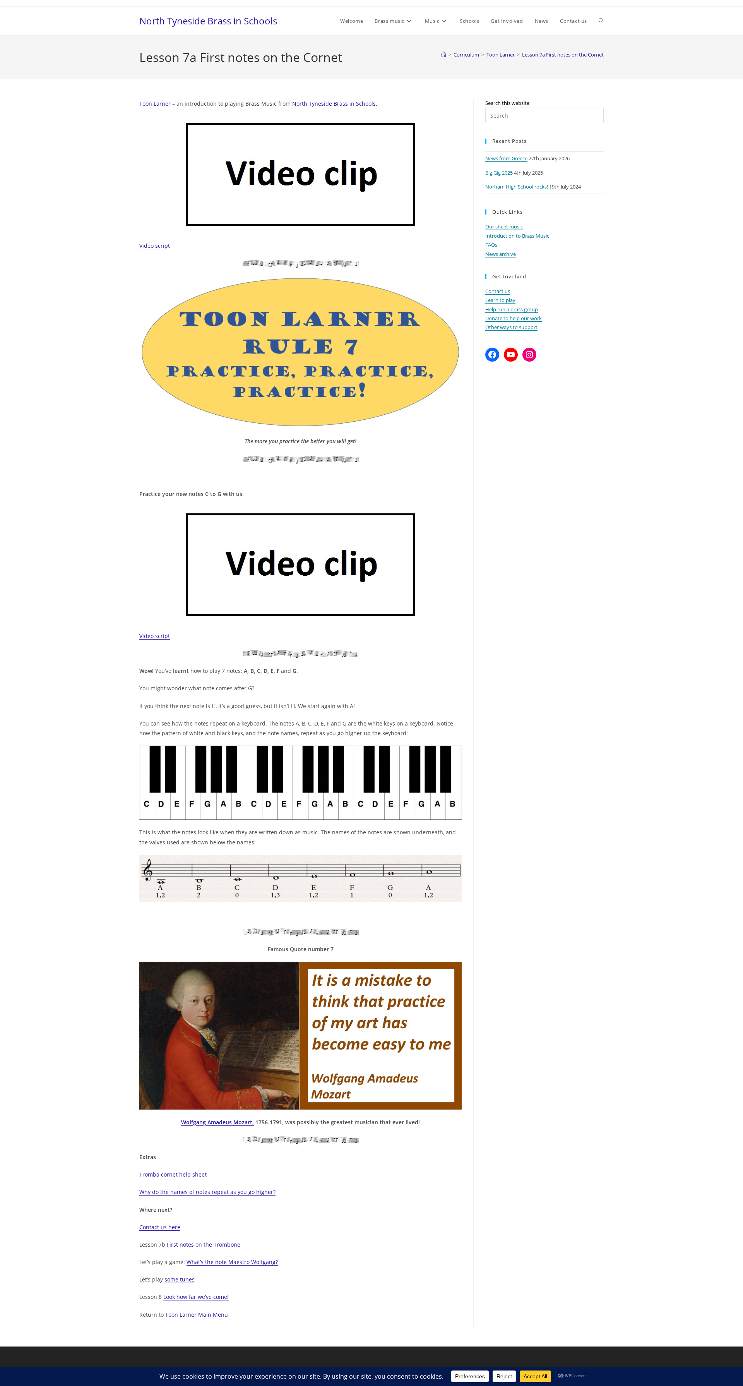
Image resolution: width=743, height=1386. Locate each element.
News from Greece (506, 158)
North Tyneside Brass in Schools (208, 20)
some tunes (179, 1279)
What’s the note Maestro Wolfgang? (232, 1262)
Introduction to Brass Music (517, 235)
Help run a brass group (511, 309)
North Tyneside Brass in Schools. (334, 103)
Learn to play (500, 300)
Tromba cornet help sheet (173, 1174)
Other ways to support (511, 327)
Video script (154, 245)
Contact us (497, 291)
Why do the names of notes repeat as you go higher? (207, 1192)
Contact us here (159, 1227)
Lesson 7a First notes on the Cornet (563, 54)
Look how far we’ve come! (196, 1296)
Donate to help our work (513, 318)
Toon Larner (155, 103)
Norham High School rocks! (516, 186)
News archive (500, 253)
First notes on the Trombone (203, 1244)
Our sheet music (504, 226)
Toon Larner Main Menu (196, 1314)
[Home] (443, 54)
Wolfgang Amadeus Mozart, (217, 1122)
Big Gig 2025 (499, 172)
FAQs (491, 244)
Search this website (507, 102)
